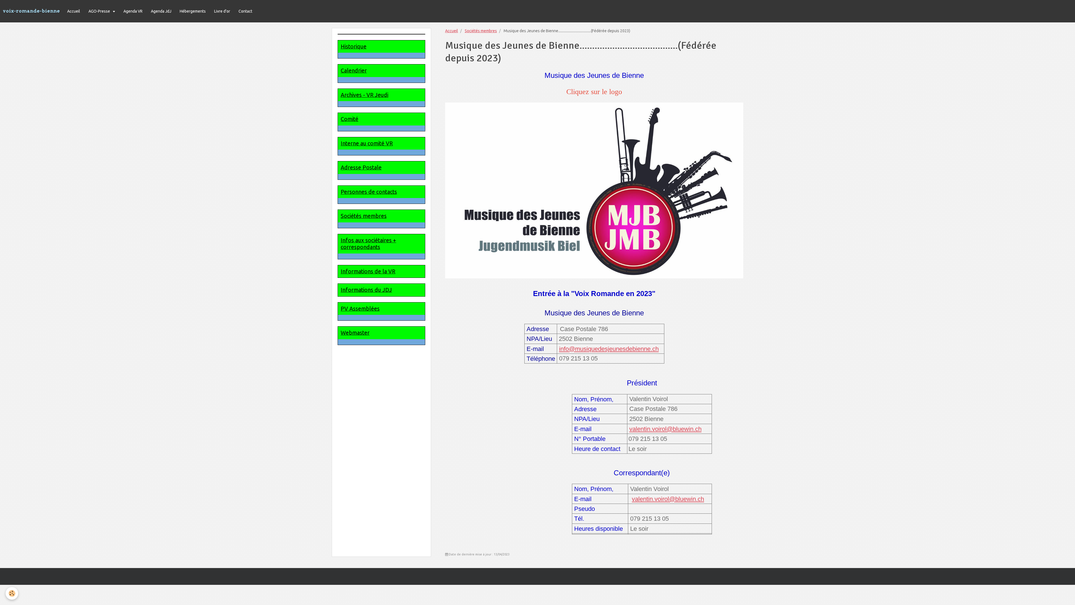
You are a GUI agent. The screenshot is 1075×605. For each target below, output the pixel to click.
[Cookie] (12, 593)
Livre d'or (222, 11)
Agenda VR (132, 11)
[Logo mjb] (594, 190)
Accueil (73, 11)
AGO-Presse (99, 11)
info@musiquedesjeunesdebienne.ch (609, 348)
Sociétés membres (481, 31)
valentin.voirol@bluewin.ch (665, 428)
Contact (245, 11)
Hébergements (193, 11)
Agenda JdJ (161, 11)
